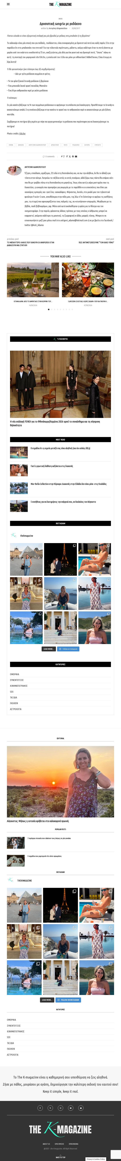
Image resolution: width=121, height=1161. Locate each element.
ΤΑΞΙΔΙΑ (13, 697)
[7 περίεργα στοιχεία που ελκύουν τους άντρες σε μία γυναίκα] (16, 843)
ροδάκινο (75, 145)
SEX (11, 691)
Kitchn (22, 133)
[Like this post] (64, 156)
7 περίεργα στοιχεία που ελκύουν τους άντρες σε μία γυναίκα (49, 838)
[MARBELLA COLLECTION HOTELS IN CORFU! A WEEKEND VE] (24, 977)
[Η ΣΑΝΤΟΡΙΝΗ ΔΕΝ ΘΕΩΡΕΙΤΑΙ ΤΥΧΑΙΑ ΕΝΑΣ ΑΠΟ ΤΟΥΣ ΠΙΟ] (60, 941)
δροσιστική (55, 145)
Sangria (21, 145)
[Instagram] (60, 1108)
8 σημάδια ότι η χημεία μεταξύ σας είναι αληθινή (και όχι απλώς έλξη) (60, 448)
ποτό (65, 145)
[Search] (112, 4)
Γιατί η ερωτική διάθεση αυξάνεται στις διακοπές (52, 466)
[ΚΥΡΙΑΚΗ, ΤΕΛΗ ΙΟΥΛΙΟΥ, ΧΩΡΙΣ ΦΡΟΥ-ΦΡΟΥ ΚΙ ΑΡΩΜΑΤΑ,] (96, 905)
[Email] (81, 1108)
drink (11, 145)
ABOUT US (46, 1144)
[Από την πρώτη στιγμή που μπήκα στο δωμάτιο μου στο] (94, 593)
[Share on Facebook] (67, 156)
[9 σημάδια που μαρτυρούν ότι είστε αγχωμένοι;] (16, 861)
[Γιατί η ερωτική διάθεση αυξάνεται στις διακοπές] (19, 470)
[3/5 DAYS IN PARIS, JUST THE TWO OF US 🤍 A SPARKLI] (60, 905)
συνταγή (98, 145)
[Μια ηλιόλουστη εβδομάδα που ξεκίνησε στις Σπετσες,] (60, 627)
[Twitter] (50, 1108)
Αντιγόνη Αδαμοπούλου (58, 28)
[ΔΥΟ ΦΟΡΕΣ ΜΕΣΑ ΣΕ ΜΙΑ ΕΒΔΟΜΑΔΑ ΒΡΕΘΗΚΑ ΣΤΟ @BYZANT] (24, 941)
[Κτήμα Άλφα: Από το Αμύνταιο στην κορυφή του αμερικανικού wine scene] (33, 280)
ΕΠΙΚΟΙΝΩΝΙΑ (73, 1144)
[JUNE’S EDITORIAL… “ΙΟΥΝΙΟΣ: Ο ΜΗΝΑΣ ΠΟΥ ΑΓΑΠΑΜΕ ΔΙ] (96, 977)
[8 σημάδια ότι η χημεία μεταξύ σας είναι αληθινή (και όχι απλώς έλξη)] (19, 452)
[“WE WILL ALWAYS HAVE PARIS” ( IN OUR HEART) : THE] (24, 905)
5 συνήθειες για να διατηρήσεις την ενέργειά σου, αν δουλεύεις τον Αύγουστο (63, 501)
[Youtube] (70, 1108)
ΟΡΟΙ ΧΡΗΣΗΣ (59, 1144)
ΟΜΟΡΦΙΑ (14, 674)
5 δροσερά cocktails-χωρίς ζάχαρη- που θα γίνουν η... (88, 301)
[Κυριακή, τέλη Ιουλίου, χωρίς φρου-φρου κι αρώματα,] (94, 559)
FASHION (14, 703)
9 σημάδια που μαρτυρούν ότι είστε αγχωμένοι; (45, 856)
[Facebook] (40, 1108)
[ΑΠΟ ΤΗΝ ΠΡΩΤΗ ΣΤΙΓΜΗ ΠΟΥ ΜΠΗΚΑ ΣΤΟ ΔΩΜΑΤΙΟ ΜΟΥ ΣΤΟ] (96, 941)
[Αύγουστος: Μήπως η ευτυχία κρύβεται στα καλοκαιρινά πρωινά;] (60, 781)
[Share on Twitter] (70, 156)
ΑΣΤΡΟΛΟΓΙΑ (15, 709)
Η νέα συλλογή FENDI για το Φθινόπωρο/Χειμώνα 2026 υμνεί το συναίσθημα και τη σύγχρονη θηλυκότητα (55, 423)
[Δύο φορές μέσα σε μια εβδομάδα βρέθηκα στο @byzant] (26, 593)
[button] (10, 286)
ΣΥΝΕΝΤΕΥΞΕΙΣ (17, 680)
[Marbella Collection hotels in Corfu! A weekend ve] (26, 627)
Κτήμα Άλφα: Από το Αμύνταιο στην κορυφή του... (33, 301)
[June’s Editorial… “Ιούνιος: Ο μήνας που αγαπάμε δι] (94, 627)
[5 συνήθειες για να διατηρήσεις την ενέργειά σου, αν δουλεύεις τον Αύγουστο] (19, 506)
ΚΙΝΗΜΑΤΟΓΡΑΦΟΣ (18, 685)
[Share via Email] (76, 156)
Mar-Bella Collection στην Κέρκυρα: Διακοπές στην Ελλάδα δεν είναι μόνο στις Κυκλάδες (69, 484)
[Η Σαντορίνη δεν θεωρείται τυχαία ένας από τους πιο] (60, 593)
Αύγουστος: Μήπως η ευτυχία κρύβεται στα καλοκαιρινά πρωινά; (38, 821)
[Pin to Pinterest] (73, 156)
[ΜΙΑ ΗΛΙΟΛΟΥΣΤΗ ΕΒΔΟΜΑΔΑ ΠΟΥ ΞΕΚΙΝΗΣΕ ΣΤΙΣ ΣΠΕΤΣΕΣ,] (60, 977)
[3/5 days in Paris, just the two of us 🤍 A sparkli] (60, 559)
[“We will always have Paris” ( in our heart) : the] (26, 559)
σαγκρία (87, 145)
